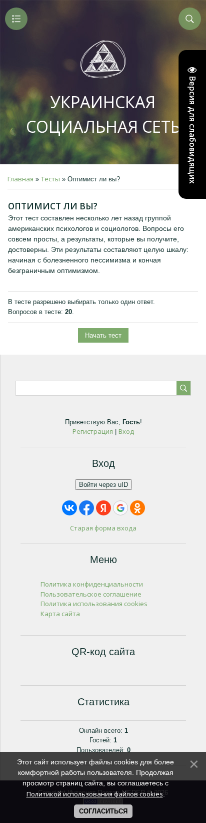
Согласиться (103, 811)
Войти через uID (103, 484)
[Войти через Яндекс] (103, 507)
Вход (126, 431)
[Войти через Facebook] (86, 507)
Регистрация (92, 431)
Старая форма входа (103, 527)
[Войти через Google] (120, 507)
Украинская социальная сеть (103, 114)
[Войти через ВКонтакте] (69, 507)
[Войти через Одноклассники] (137, 507)
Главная (21, 178)
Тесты (50, 178)
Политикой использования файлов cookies (94, 793)
